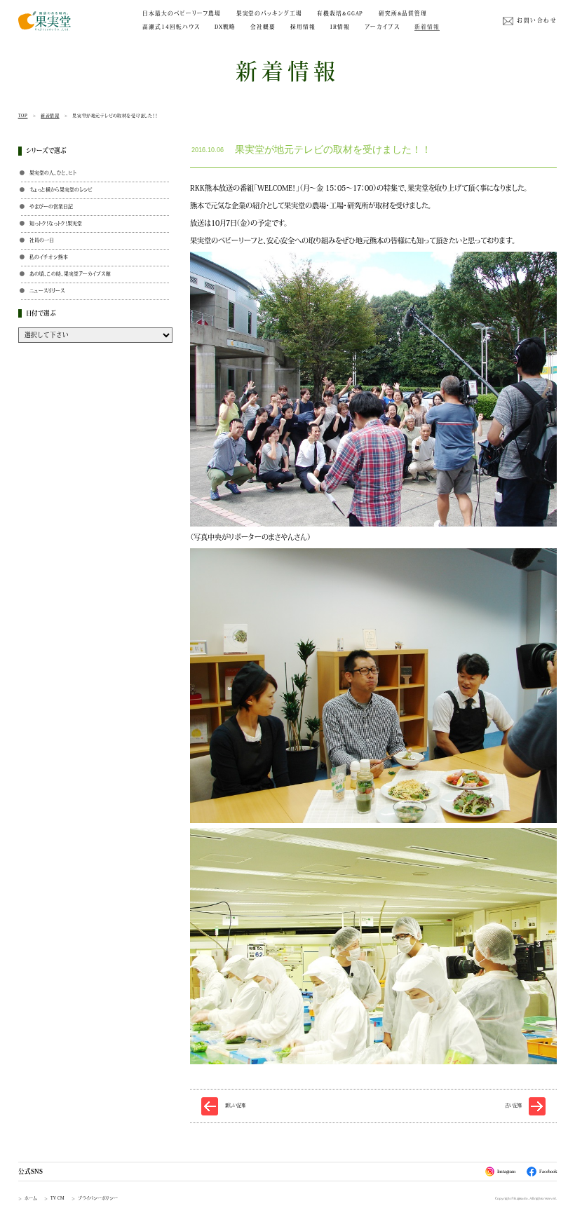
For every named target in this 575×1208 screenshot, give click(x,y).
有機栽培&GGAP (340, 13)
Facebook (548, 1171)
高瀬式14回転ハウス (170, 26)
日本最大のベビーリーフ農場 (181, 13)
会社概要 (263, 26)
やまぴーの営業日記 (51, 206)
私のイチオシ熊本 (48, 257)
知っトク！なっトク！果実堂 (55, 223)
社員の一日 (41, 240)
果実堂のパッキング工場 (269, 13)
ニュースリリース (47, 290)
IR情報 (340, 26)
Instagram (506, 1171)
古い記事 (513, 1105)
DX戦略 (225, 26)
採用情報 (303, 26)
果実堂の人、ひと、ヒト (52, 172)
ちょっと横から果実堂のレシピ (61, 189)
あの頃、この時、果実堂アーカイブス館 (70, 273)
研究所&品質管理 (403, 13)
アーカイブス (382, 26)
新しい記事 (235, 1105)
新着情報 (427, 26)
